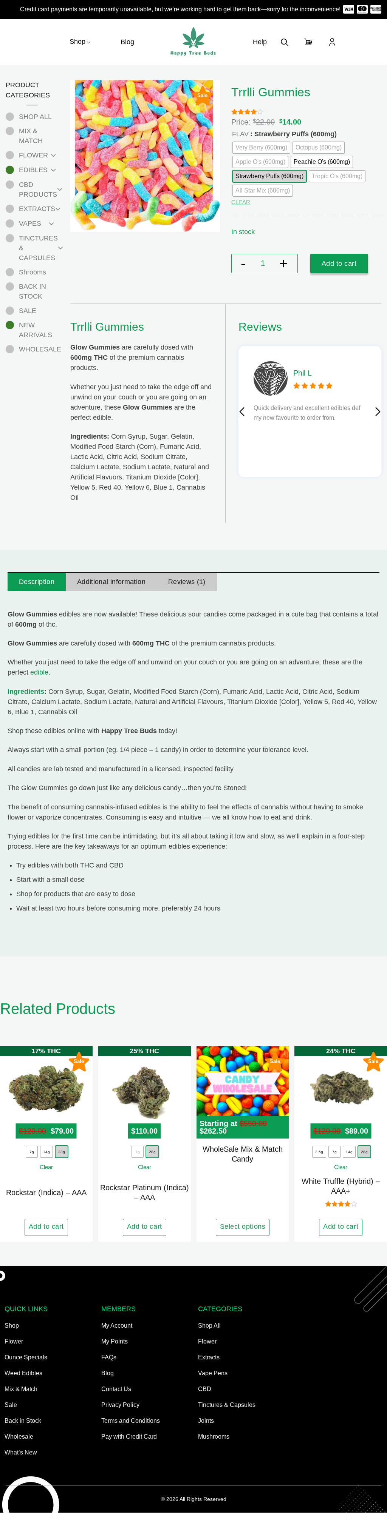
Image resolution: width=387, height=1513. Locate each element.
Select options (243, 1226)
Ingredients (26, 691)
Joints (206, 1420)
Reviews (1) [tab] (187, 581)
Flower (14, 1341)
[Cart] (308, 42)
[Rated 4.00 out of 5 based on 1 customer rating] (306, 111)
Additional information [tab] (111, 581)
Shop (77, 41)
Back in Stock (23, 1420)
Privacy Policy (120, 1405)
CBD (204, 1389)
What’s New (21, 1452)
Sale (11, 1405)
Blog (127, 42)
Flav (240, 134)
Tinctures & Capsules (226, 1405)
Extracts (209, 1357)
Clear (240, 202)
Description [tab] (36, 581)
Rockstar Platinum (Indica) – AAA (144, 1192)
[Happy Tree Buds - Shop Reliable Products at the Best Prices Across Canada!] (193, 41)
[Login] (332, 41)
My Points (114, 1341)
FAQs (108, 1357)
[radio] (322, 162)
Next (378, 412)
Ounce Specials (26, 1357)
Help (260, 42)
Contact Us (116, 1389)
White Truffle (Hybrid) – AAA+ (341, 1186)
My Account (116, 1325)
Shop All (209, 1325)
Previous (241, 412)
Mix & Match (21, 1389)
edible (39, 672)
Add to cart (339, 263)
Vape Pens (213, 1373)
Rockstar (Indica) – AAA (46, 1192)
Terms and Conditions (130, 1420)
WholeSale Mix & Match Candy (243, 1154)
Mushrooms (213, 1436)
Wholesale (19, 1436)
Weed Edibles (23, 1373)
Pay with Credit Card (129, 1436)
